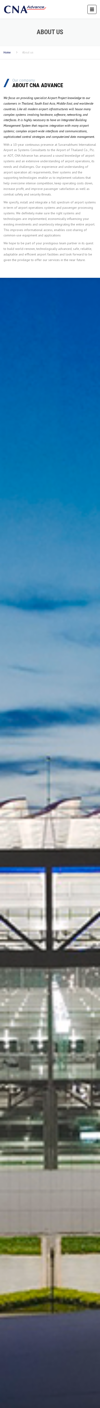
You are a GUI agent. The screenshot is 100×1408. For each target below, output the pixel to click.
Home (6, 52)
